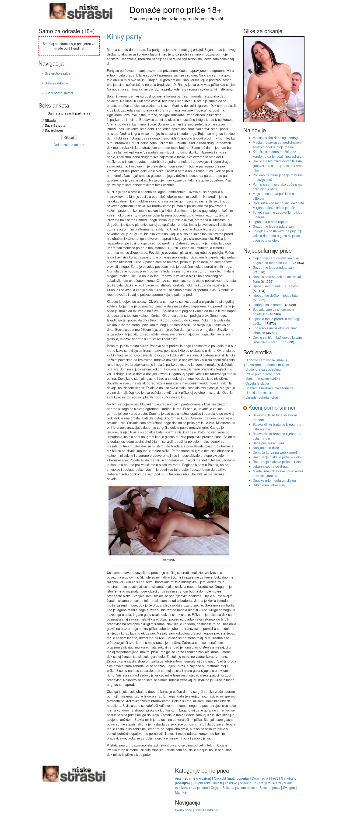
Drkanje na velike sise (269, 485)
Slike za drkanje (206, 810)
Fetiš (274, 778)
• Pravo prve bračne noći (261, 374)
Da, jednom (54, 130)
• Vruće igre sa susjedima (262, 369)
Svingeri (289, 787)
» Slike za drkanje (55, 83)
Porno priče (183, 810)
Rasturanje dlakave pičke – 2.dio (277, 457)
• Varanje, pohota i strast (261, 397)
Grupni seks (201, 783)
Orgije (215, 787)
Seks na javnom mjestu (239, 787)
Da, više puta (55, 125)
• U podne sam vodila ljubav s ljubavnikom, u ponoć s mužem (266, 362)
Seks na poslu (269, 787)
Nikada (50, 120)
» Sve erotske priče (56, 73)
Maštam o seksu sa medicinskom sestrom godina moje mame (277, 144)
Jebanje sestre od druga (271, 466)
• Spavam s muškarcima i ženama (268, 388)
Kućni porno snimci (271, 407)
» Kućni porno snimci (57, 93)
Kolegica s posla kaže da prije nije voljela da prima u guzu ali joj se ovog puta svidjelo (278, 236)
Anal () (193, 778)
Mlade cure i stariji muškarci (260, 783)
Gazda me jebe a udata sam (274, 226)
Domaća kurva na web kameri (275, 452)
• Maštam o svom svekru (261, 378)
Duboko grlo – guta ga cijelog (274, 480)
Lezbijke (231, 783)
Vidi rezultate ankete (69, 144)
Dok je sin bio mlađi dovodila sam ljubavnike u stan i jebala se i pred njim (278, 166)
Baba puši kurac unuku (270, 443)
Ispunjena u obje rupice (270, 221)
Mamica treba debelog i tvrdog (275, 137)
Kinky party (124, 36)
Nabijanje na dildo (266, 447)
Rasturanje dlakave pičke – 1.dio (277, 461)
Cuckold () (231, 778)
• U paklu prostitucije (258, 392)
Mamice (181, 792)
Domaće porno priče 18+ (176, 9)
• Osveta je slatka (256, 383)
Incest (217, 783)
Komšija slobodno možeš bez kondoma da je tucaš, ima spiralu (277, 154)
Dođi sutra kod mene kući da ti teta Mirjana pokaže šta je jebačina (278, 205)
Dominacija (260, 778)
